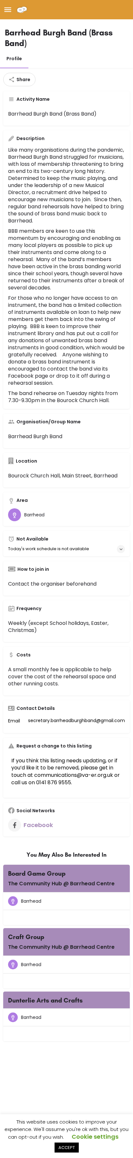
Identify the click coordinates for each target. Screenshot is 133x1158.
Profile (14, 58)
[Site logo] (22, 9)
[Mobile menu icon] (7, 9)
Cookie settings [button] (95, 1137)
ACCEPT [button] (66, 1147)
